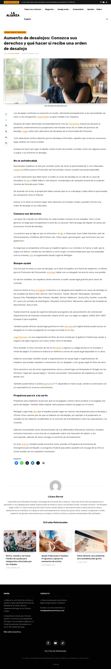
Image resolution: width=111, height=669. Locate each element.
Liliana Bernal (13, 53)
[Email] (6, 143)
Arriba (56, 664)
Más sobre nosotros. (12, 632)
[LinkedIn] (6, 137)
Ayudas (90, 9)
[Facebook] (6, 114)
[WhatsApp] (6, 120)
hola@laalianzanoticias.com (52, 611)
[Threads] (6, 125)
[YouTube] (55, 643)
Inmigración (63, 9)
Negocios (49, 9)
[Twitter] (6, 131)
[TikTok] (62, 643)
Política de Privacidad (55, 651)
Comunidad (78, 9)
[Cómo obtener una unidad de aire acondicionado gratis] (91, 541)
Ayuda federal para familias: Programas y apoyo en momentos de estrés (55, 559)
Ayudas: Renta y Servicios (15, 32)
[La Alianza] (13, 14)
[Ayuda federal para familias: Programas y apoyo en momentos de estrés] (55, 541)
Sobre (99, 9)
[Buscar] (107, 19)
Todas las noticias (32, 9)
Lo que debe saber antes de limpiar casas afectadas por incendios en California (48, 2)
